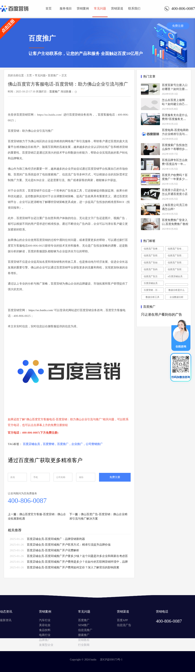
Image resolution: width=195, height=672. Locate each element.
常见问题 (100, 8)
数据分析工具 (152, 297)
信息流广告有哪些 (177, 248)
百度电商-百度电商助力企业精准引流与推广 (175, 134)
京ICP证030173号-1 (111, 659)
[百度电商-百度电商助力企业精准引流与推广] (150, 134)
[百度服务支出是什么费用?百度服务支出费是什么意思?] (150, 119)
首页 (49, 8)
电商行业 (44, 635)
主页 (29, 75)
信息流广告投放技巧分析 (178, 262)
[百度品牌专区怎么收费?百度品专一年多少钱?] (150, 164)
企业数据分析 (176, 297)
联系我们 (134, 8)
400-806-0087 (27, 500)
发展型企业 (46, 644)
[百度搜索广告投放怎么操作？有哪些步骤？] (150, 149)
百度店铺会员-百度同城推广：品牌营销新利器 (56, 538)
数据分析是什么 (177, 290)
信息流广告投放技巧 (154, 255)
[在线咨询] (180, 350)
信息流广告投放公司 (178, 255)
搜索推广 (84, 635)
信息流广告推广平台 (154, 248)
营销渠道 (117, 8)
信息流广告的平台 (153, 269)
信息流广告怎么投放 (154, 276)
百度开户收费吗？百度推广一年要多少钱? (175, 179)
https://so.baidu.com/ (41, 310)
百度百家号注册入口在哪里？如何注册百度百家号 (175, 89)
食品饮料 (44, 630)
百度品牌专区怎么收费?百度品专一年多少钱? (175, 164)
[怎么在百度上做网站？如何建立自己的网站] (150, 104)
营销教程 (84, 639)
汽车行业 (44, 620)
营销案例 (83, 8)
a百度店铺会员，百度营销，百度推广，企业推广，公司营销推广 (178, 276)
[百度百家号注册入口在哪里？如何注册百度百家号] (150, 89)
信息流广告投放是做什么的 (178, 269)
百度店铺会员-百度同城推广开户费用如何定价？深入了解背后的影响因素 (73, 567)
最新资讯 (5, 620)
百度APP (122, 620)
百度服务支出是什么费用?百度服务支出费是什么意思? (175, 119)
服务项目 (66, 8)
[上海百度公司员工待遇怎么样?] (150, 209)
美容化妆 (44, 625)
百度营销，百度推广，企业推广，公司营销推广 (154, 290)
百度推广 (53, 75)
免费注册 (178, 25)
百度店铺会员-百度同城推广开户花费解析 (53, 550)
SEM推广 (84, 625)
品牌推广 (44, 639)
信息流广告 (124, 625)
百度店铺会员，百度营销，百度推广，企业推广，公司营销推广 (154, 283)
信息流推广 (85, 630)
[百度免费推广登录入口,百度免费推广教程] (150, 224)
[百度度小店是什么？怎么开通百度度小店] (150, 194)
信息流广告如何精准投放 (154, 262)
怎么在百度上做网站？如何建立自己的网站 (175, 104)
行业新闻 (84, 644)
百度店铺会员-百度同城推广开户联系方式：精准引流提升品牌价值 (69, 544)
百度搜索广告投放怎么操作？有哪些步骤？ (175, 149)
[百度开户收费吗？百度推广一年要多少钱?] (150, 179)
